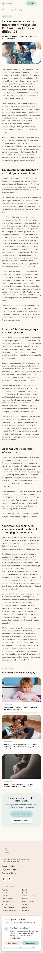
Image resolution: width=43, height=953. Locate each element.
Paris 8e (5, 890)
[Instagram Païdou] (4, 879)
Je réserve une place (21, 814)
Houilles (25, 907)
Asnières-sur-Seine (28, 896)
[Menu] (39, 3)
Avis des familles (8, 873)
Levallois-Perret (7, 901)
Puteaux (25, 899)
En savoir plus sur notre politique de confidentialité (19, 948)
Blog (11, 10)
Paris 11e (5, 893)
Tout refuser (12, 943)
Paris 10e (25, 890)
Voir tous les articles (21, 821)
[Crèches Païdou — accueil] (7, 3)
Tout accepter (30, 943)
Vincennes (26, 904)
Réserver (31, 3)
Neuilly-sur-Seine (28, 901)
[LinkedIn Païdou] (10, 879)
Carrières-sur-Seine (9, 910)
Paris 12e (25, 893)
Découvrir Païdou (8, 866)
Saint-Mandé (6, 904)
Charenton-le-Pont (8, 907)
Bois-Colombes (7, 899)
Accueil (4, 10)
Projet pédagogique (9, 870)
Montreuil (25, 910)
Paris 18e (5, 896)
